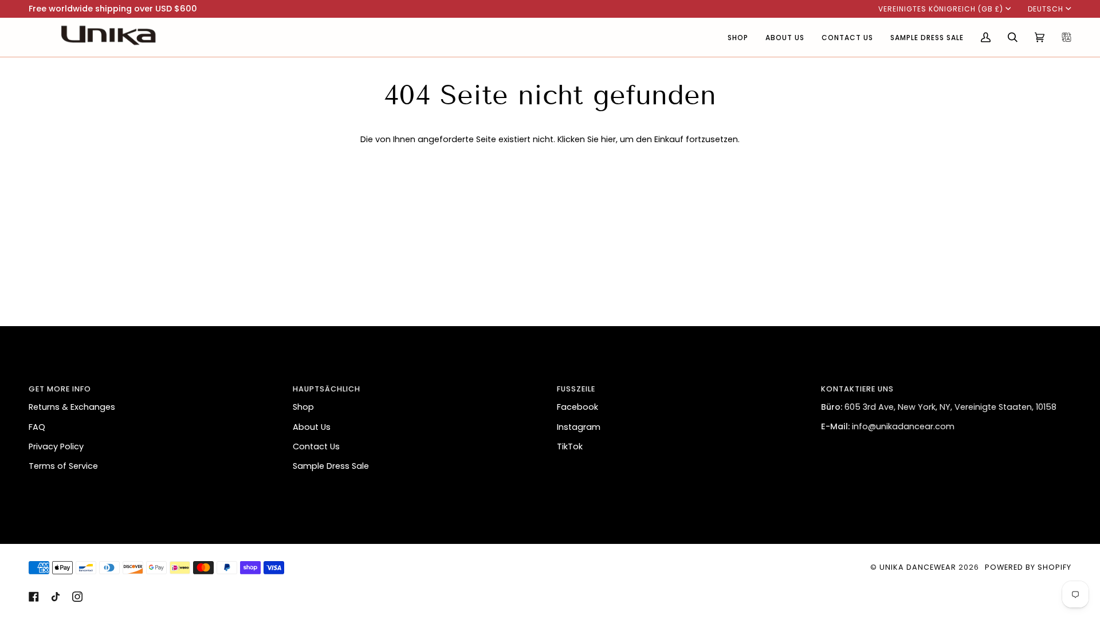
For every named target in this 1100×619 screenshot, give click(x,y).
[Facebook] (34, 596)
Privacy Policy (56, 446)
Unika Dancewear (917, 567)
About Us (312, 427)
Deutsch (1045, 9)
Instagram (578, 427)
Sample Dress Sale (331, 466)
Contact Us (316, 446)
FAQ (37, 427)
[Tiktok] (55, 596)
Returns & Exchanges (72, 407)
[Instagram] (77, 596)
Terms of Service (63, 466)
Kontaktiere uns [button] (857, 389)
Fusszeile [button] (576, 389)
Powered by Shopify (1028, 567)
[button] (738, 37)
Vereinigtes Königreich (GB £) (940, 9)
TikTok (570, 446)
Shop (303, 407)
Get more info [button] (60, 389)
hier (608, 139)
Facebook (577, 407)
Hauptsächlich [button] (326, 389)
